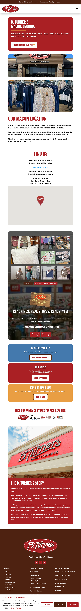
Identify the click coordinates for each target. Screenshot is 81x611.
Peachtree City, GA (38, 583)
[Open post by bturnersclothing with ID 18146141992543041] (63, 242)
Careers (58, 590)
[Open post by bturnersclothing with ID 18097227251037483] (18, 273)
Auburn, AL (35, 575)
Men (7, 572)
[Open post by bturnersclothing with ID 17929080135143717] (48, 273)
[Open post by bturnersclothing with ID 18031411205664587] (48, 242)
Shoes (7, 579)
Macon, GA (35, 581)
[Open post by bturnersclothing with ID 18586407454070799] (33, 273)
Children (8, 577)
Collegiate (9, 585)
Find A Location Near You (23, 45)
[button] (40, 200)
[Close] (79, 596)
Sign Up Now (40, 397)
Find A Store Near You (40, 357)
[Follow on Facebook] (32, 334)
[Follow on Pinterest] (43, 334)
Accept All (72, 604)
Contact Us (59, 587)
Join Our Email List (62, 575)
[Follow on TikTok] (48, 334)
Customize (47, 604)
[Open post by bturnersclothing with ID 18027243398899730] (48, 257)
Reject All (60, 604)
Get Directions (40, 167)
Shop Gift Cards (40, 378)
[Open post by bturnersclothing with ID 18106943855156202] (63, 257)
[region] (40, 602)
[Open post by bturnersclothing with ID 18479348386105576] (63, 273)
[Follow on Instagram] (37, 334)
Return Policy (60, 583)
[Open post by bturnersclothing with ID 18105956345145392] (25, 250)
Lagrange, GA (36, 578)
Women (8, 574)
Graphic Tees (10, 587)
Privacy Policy (15, 608)
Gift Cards (9, 590)
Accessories (10, 582)
